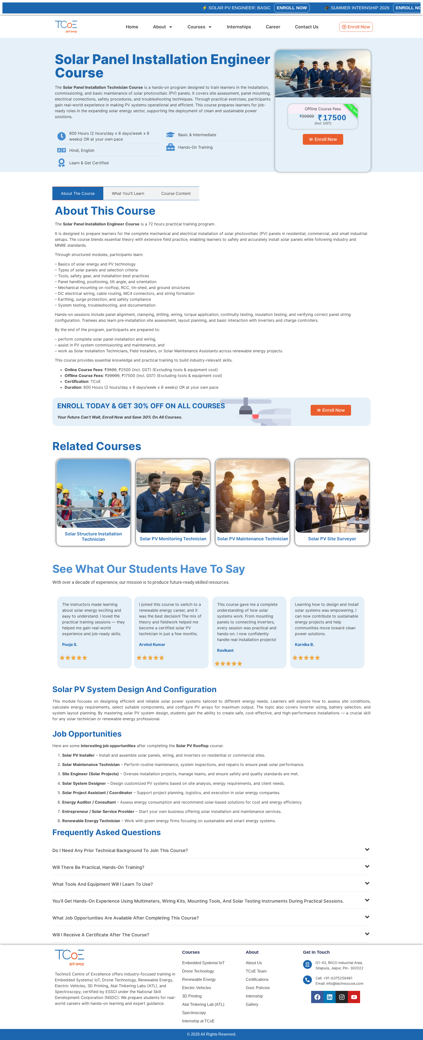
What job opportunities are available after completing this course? (125, 917)
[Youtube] (354, 997)
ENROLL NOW (264, 7)
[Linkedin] (329, 997)
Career (273, 26)
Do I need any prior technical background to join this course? (120, 850)
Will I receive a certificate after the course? (100, 934)
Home (132, 26)
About (159, 26)
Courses (196, 26)
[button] (281, 74)
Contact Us (306, 26)
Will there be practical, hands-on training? (98, 867)
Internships (239, 26)
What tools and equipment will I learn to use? (102, 884)
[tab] (77, 193)
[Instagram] (342, 997)
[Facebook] (317, 997)
